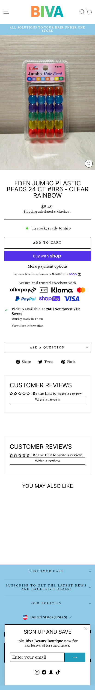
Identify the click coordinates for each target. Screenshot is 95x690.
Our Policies (46, 603)
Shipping (30, 211)
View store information (28, 325)
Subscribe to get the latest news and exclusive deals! (46, 587)
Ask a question (47, 347)
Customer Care (46, 571)
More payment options (48, 267)
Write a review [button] (47, 400)
